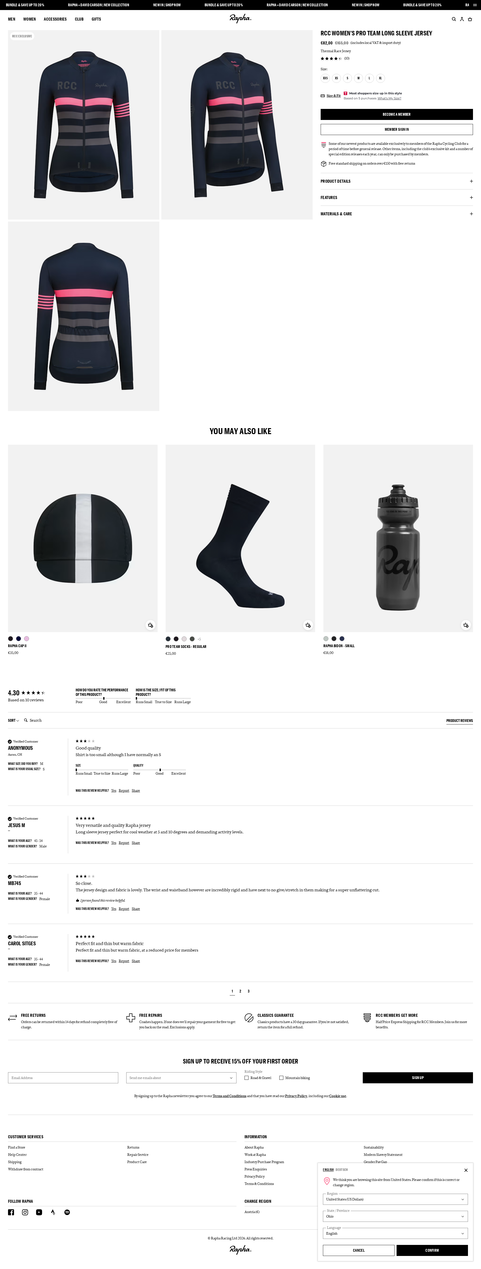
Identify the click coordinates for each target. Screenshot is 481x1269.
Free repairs (150, 1015)
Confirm (432, 1250)
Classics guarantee (276, 1015)
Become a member (397, 114)
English (328, 1169)
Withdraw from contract (25, 1169)
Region (332, 1193)
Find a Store (16, 1147)
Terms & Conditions (259, 1184)
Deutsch (342, 1169)
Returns (133, 1147)
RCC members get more (397, 1015)
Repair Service (138, 1155)
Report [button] (124, 790)
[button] (232, 991)
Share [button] (136, 790)
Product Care (137, 1162)
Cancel (359, 1250)
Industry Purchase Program (264, 1162)
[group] (40, 693)
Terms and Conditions (230, 1096)
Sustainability (374, 1147)
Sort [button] (12, 720)
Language (334, 1227)
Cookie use (337, 1096)
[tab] (459, 721)
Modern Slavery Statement (383, 1155)
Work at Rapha (255, 1155)
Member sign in (397, 129)
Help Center (17, 1155)
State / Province (338, 1210)
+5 (199, 639)
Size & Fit (334, 96)
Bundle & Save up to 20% (25, 5)
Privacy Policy (296, 1096)
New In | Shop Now (167, 5)
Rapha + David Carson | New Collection (98, 5)
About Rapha (254, 1147)
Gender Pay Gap (375, 1162)
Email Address (22, 1078)
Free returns (33, 1015)
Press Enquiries (256, 1169)
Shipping (15, 1162)
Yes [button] (113, 790)
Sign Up (418, 1078)
